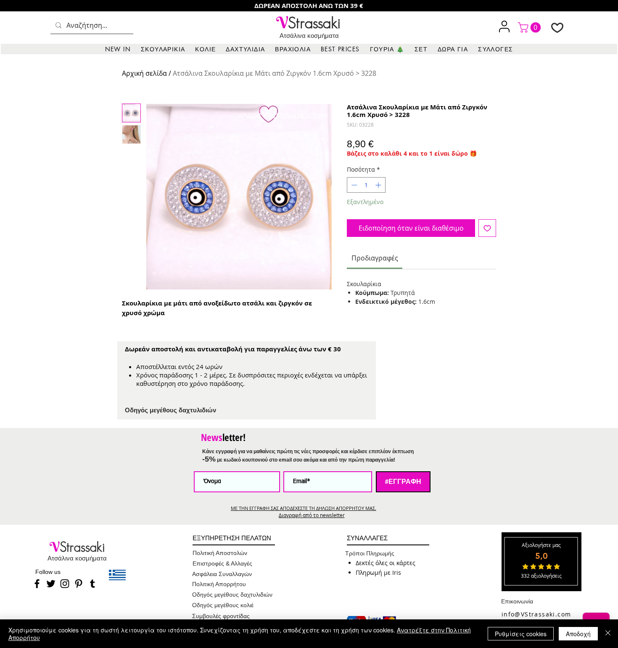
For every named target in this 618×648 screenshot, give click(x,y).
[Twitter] (51, 584)
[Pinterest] (79, 584)
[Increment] (379, 185)
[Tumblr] (92, 584)
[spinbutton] (366, 185)
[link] (530, 27)
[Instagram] (65, 584)
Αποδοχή (578, 633)
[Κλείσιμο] (608, 633)
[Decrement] (353, 185)
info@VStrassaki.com (536, 614)
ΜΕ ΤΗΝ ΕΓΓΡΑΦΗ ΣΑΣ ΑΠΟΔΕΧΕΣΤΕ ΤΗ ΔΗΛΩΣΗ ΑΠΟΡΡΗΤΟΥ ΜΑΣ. (303, 508)
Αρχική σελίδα (144, 73)
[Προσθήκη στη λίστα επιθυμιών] (487, 228)
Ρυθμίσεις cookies (521, 633)
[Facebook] (37, 584)
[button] (162, 49)
